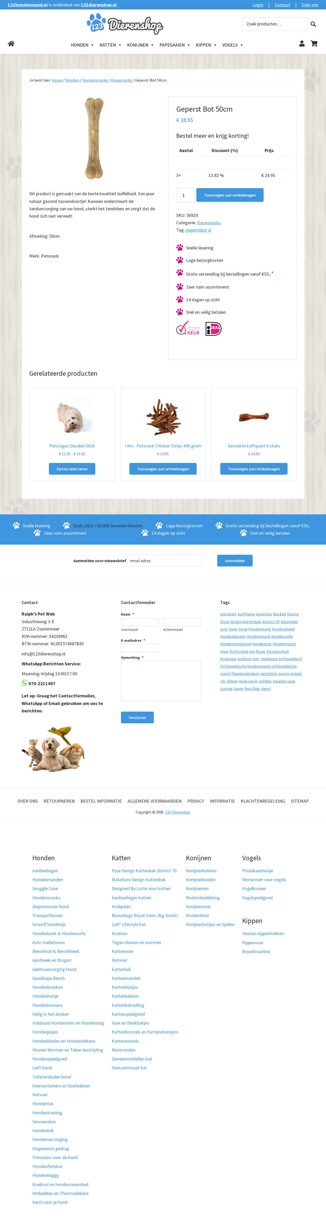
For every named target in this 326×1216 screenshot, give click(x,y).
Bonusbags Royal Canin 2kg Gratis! (145, 915)
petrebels (268, 673)
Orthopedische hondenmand (245, 666)
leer (256, 658)
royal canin (247, 681)
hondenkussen (233, 636)
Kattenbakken (125, 996)
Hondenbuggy (45, 1175)
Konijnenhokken (201, 871)
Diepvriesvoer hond (50, 906)
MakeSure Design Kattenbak (139, 879)
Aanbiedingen (45, 871)
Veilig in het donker (50, 1014)
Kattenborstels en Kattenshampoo (145, 1032)
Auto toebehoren (48, 942)
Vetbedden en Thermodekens (60, 1193)
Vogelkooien (254, 888)
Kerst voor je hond (49, 1202)
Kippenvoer (253, 942)
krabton (244, 658)
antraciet (228, 614)
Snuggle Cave (45, 888)
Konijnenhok (277, 651)
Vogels (230, 45)
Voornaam (129, 629)
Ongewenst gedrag (50, 1148)
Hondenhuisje (45, 996)
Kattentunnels (125, 1041)
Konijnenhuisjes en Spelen (210, 924)
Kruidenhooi (197, 915)
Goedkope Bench (48, 978)
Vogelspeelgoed (257, 897)
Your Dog (252, 688)
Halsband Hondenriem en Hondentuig (68, 1023)
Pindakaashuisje (257, 871)
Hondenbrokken (47, 987)
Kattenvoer (122, 951)
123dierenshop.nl (99, 5)
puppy (283, 673)
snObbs (265, 681)
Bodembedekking (203, 897)
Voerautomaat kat (129, 1068)
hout (224, 651)
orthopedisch (290, 658)
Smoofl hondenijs (49, 924)
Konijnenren (197, 888)
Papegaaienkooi (245, 673)
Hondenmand (258, 636)
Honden (79, 45)
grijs (224, 629)
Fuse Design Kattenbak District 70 (144, 871)
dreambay (289, 621)
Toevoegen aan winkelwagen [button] (163, 468)
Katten (108, 45)
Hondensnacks (95, 80)
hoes (233, 629)
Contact (282, 5)
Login (258, 5)
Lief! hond (42, 1068)
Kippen (203, 45)
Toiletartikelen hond (51, 1077)
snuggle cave (284, 681)
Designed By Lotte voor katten (141, 888)
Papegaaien (172, 45)
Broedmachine (256, 951)
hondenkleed (283, 629)
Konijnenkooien (200, 879)
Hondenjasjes (45, 1032)
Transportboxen (47, 915)
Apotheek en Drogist (52, 960)
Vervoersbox (44, 1121)
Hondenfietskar (47, 1166)
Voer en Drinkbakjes (130, 1023)
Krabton (119, 933)
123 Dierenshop (178, 812)
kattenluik (121, 969)
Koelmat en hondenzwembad (60, 1184)
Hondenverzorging (50, 1139)
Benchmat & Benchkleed (55, 951)
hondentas (262, 643)
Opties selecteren (72, 468)
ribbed (231, 681)
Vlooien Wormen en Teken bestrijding (67, 1050)
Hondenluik (43, 1130)
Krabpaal (228, 658)
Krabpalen (121, 906)
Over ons (310, 5)
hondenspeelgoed (236, 643)
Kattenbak (239, 651)
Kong (260, 651)
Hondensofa (282, 636)
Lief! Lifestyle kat (129, 924)
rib (222, 681)
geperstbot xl (198, 230)
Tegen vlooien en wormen (136, 942)
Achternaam (173, 629)
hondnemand (284, 643)
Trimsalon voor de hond (55, 1157)
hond (242, 629)
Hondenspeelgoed (49, 1059)
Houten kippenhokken (263, 933)
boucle (293, 614)
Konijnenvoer (198, 906)
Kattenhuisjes (125, 987)
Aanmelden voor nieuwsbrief (99, 560)
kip (252, 651)
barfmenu (246, 614)
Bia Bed (279, 614)
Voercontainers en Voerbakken (61, 1086)
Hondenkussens (47, 1005)
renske (296, 673)
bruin (224, 621)
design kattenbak (245, 621)
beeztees (264, 614)
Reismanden (123, 1050)
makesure (269, 658)
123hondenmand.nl (28, 5)
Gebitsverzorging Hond (54, 969)
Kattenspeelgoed (128, 1014)
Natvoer (40, 1095)
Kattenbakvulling (128, 1005)
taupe (238, 688)
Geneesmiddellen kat (132, 1059)
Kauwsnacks (121, 80)
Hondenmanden (47, 879)
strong (226, 688)
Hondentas (42, 1103)
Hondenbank (259, 629)
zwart (266, 688)
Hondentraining (47, 1113)
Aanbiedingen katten (131, 897)
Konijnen (137, 45)
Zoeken (313, 24)
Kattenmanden (126, 978)
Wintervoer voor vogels (264, 879)
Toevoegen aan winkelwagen (230, 195)
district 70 (271, 621)
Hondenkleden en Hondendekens (64, 1041)
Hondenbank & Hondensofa (58, 933)
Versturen (137, 717)
